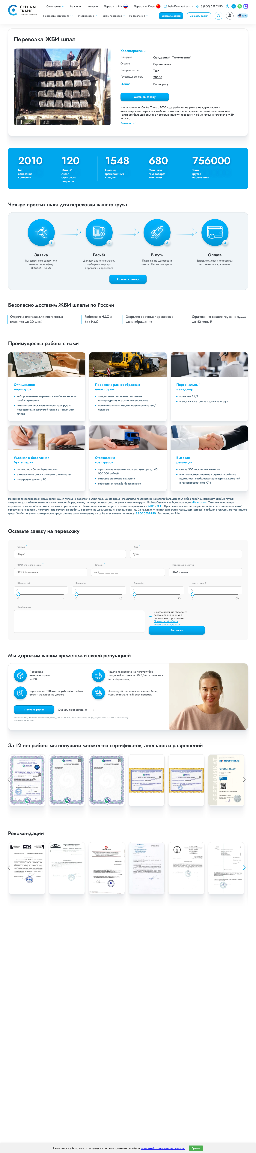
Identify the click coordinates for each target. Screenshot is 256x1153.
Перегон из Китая (144, 6)
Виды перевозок (112, 16)
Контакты (93, 6)
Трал (156, 71)
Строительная (162, 64)
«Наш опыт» (199, 502)
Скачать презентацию (73, 709)
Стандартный (161, 57)
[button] (244, 868)
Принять (196, 1148)
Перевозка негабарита (56, 16)
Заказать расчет (199, 16)
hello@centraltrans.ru (180, 6)
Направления (137, 16)
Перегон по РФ (113, 6)
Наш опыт (76, 6)
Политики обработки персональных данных (167, 622)
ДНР (150, 506)
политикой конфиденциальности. (163, 1148)
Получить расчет (34, 709)
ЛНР (159, 506)
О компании (53, 6)
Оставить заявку (145, 97)
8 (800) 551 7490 (212, 6)
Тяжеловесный (182, 57)
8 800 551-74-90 (145, 513)
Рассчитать (177, 630)
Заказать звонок (171, 16)
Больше (126, 123)
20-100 (157, 77)
